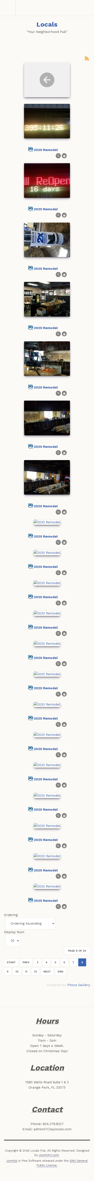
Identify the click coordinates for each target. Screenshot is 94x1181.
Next (47, 971)
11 (26, 971)
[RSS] (87, 58)
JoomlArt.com (49, 1155)
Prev (26, 962)
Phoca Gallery (78, 985)
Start (11, 962)
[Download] (64, 155)
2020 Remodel (46, 150)
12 (35, 971)
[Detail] (58, 155)
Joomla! (11, 1160)
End (60, 971)
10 (17, 971)
